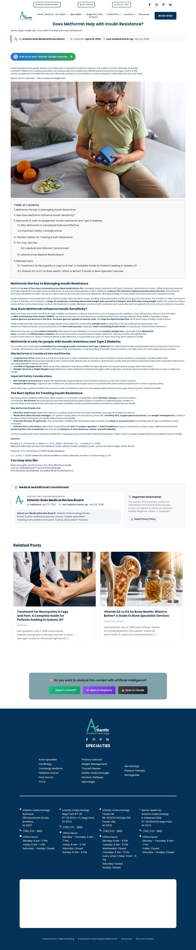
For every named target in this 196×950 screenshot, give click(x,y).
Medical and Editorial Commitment (47, 248)
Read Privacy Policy (145, 519)
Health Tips (30, 30)
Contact (93, 17)
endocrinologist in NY (54, 78)
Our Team (60, 14)
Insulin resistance (55, 451)
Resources (144, 14)
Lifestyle (120, 621)
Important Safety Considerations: (42, 230)
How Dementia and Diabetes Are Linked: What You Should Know (42, 470)
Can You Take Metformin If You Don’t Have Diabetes (36, 468)
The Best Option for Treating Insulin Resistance (44, 237)
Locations (129, 14)
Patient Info (113, 14)
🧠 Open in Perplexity (99, 690)
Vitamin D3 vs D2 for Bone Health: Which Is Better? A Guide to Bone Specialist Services (72, 271)
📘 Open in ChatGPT (64, 690)
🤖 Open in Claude (133, 690)
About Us (49, 14)
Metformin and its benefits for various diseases (55, 455)
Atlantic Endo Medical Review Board (42, 254)
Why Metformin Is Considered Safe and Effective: (50, 225)
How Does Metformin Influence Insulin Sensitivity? (45, 215)
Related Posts (24, 261)
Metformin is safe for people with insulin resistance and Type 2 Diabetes (59, 220)
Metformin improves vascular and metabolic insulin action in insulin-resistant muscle (52, 446)
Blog (21, 30)
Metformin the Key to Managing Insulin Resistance (46, 209)
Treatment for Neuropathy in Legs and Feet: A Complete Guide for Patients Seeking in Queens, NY (79, 265)
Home (40, 14)
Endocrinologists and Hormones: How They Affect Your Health (41, 465)
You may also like (26, 242)
